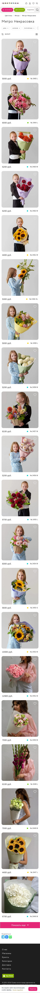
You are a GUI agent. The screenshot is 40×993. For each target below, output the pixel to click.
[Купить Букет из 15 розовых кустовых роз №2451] (20, 674)
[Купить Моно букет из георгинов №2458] (20, 365)
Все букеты (8, 9)
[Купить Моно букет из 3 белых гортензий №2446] (20, 895)
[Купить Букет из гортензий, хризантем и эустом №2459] (20, 321)
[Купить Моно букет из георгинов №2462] (20, 189)
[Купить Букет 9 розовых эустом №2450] (20, 718)
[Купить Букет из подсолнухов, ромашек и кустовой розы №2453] (20, 586)
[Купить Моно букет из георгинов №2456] (20, 454)
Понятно (33, 989)
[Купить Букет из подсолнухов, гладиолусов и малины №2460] (20, 277)
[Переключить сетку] (36, 34)
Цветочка (8, 16)
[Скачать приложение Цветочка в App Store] (8, 976)
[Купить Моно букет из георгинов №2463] (20, 145)
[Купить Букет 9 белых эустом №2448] (20, 806)
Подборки (30, 9)
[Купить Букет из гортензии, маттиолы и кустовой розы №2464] (20, 101)
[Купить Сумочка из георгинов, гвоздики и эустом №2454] (20, 542)
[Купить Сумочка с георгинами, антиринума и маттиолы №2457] (20, 409)
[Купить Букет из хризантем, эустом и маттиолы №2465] (20, 57)
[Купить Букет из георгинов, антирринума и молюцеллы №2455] (20, 498)
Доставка (6, 965)
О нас (4, 949)
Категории (7, 961)
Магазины (6, 953)
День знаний (19, 9)
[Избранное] (33, 3)
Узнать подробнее (18, 990)
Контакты (6, 969)
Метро (17, 16)
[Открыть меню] (37, 3)
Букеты (5, 957)
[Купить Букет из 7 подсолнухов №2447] (20, 850)
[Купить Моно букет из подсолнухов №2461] (20, 233)
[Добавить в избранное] (35, 42)
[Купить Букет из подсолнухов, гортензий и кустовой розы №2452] (20, 630)
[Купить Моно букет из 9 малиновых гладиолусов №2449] (20, 762)
